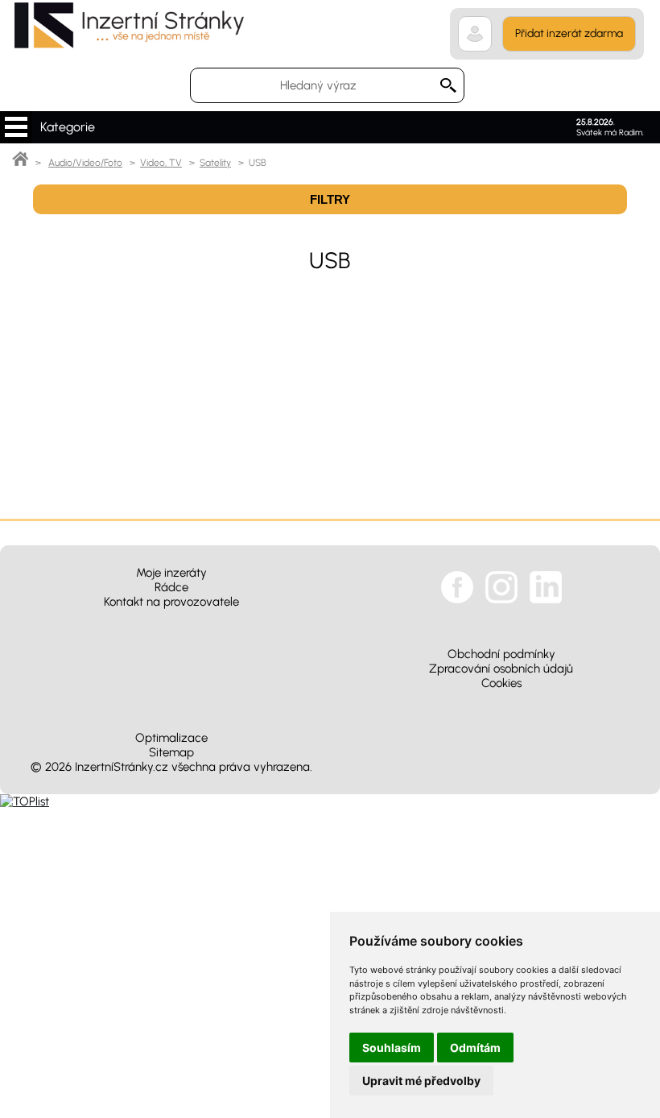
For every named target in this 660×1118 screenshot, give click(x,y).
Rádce (171, 587)
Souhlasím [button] (391, 1047)
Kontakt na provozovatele (171, 601)
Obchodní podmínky (501, 654)
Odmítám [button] (475, 1047)
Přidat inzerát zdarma (569, 33)
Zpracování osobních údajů (501, 668)
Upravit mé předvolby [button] (421, 1080)
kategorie (16, 127)
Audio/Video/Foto (85, 162)
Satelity (215, 162)
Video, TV (161, 162)
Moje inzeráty (171, 572)
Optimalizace (171, 738)
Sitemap (171, 752)
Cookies (501, 683)
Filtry (330, 199)
